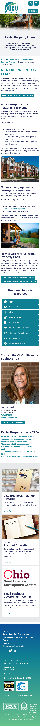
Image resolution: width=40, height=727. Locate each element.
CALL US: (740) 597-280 (23, 95)
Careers (20, 695)
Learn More (8, 511)
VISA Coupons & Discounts (19, 328)
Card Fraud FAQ (15, 338)
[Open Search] (30, 3)
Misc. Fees (28, 695)
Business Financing (8, 62)
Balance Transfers (16, 317)
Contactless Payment (17, 343)
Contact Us (7, 674)
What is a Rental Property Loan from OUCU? (18, 437)
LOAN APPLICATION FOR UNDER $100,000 (19, 281)
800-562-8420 (8, 670)
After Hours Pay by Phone (18, 333)
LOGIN (33, 11)
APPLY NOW (7, 95)
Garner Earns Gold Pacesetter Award (17, 634)
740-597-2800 (8, 667)
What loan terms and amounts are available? (18, 439)
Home (3, 60)
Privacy (13, 695)
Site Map (6, 695)
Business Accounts (24, 60)
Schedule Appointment (13, 422)
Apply (11, 302)
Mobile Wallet (14, 322)
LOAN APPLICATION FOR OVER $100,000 (18, 278)
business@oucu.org (9, 417)
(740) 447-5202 (6, 415)
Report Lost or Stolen (17, 307)
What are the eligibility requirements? (15, 444)
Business (11, 60)
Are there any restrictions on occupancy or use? (20, 456)
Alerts (11, 312)
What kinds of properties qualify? (14, 442)
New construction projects (15, 209)
